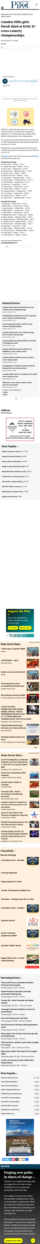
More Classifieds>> (32, 967)
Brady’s (3, 651)
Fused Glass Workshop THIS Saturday (13, 774)
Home (3, 1169)
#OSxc (5, 395)
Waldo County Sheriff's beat (13, 466)
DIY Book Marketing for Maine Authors (13, 698)
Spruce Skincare (6, 730)
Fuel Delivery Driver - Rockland (12, 908)
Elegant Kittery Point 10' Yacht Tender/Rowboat (12, 959)
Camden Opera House (8, 689)
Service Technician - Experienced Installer (9, 934)
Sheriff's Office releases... (12, 486)
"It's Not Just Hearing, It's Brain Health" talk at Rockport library (17, 1061)
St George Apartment (9, 873)
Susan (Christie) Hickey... (12, 456)
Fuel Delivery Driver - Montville (12, 860)
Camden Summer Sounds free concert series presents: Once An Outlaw (14, 804)
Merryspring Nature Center (9, 799)
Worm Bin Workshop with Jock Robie (14, 1018)
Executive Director (8, 920)
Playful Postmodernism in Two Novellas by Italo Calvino (15, 823)
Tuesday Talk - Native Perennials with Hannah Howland (12, 794)
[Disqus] (20, 529)
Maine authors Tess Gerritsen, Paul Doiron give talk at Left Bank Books (19, 1035)
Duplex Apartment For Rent (11, 882)
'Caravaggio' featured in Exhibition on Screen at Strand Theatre (18, 1010)
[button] (3, 8)
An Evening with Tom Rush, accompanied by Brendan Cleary (12, 685)
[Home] (20, 5)
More (35, 748)
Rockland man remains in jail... (14, 471)
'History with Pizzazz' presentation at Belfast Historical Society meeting (17, 984)
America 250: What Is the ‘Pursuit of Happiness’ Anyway (14, 814)
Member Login (25, 628)
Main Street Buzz (11, 755)
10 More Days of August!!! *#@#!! (13, 649)
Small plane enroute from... (13, 491)
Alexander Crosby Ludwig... (13, 481)
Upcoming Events (10, 977)
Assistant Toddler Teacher (11, 946)
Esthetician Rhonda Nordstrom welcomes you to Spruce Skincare (13, 727)
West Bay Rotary (6, 663)
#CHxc (5, 392)
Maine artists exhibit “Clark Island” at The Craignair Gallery (19, 1052)
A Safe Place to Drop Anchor (13, 476)
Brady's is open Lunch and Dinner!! (13, 672)
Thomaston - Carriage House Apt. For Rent (17, 899)
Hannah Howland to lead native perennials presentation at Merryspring (16, 993)
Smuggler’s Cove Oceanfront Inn (11, 722)
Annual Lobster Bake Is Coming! (11, 783)
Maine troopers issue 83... (12, 451)
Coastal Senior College (8, 817)
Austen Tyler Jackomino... (12, 461)
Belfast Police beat (9, 496)
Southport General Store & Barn (11, 777)
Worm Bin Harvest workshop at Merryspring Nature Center (19, 1026)
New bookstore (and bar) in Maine (13, 695)
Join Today (12, 628)
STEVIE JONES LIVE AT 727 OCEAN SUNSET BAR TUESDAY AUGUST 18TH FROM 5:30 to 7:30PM (14, 835)
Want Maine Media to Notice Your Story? (13, 738)
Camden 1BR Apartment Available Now (16, 890)
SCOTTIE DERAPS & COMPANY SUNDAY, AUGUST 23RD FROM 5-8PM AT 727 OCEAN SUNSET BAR (14, 763)
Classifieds (7, 850)
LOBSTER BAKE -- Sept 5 (10, 660)
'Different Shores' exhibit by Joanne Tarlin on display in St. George (20, 1044)
